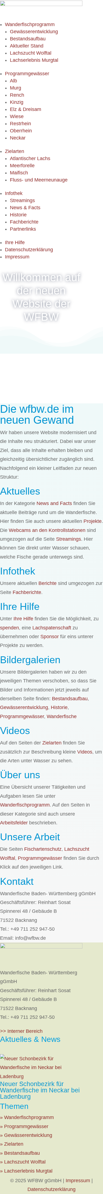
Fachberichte (24, 222)
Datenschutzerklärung (29, 249)
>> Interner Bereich (21, 1031)
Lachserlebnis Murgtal (34, 60)
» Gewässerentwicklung (26, 1135)
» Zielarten (11, 1144)
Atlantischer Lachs (30, 158)
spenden (9, 628)
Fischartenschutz (43, 849)
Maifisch (19, 172)
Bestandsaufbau (28, 38)
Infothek (14, 193)
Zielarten (14, 151)
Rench (17, 95)
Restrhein (20, 123)
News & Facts (25, 207)
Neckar (18, 138)
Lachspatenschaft (51, 628)
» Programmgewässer (24, 1126)
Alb (13, 80)
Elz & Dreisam (25, 109)
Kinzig (16, 102)
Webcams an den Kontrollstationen (47, 530)
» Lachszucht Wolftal (23, 1162)
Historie (18, 214)
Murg (15, 88)
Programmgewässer (27, 73)
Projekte (92, 521)
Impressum (17, 257)
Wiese (17, 116)
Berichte (47, 583)
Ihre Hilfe (15, 242)
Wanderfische (62, 716)
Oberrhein (21, 130)
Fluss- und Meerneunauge (39, 180)
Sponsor (49, 636)
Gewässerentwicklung (34, 31)
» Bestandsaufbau (20, 1153)
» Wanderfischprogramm (27, 1117)
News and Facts (54, 503)
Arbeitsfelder (14, 822)
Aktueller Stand (26, 46)
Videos (84, 752)
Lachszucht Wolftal (30, 53)
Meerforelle (22, 165)
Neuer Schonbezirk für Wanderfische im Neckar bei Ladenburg (40, 1090)
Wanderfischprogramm (30, 24)
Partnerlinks (23, 229)
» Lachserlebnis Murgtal (26, 1171)
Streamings (22, 200)
